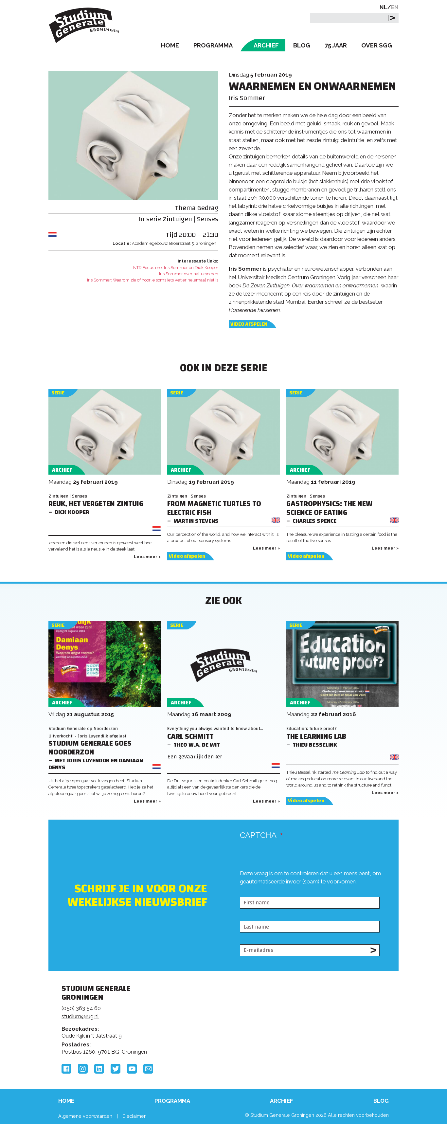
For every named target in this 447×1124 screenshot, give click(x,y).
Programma (213, 45)
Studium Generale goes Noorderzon (90, 748)
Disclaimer (134, 1116)
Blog (301, 45)
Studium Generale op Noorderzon (83, 728)
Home (170, 45)
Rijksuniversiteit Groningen (323, 1011)
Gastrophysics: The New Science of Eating (329, 508)
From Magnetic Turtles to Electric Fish (214, 508)
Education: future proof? (311, 728)
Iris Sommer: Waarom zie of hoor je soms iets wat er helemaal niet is (152, 280)
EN (395, 7)
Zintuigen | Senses (190, 219)
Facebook (66, 1069)
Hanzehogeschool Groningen (323, 1033)
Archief (266, 45)
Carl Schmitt (190, 736)
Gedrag (207, 208)
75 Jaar (336, 45)
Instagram (83, 1069)
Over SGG (376, 45)
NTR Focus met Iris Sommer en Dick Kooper (175, 267)
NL (383, 7)
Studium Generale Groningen (84, 25)
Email (148, 1069)
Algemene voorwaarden (85, 1116)
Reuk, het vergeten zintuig (95, 504)
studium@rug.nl (80, 1016)
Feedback (226, 1013)
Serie (57, 393)
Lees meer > (147, 556)
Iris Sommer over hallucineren (188, 273)
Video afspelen (248, 324)
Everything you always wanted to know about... (215, 728)
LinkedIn (99, 1069)
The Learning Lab (316, 736)
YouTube (132, 1069)
